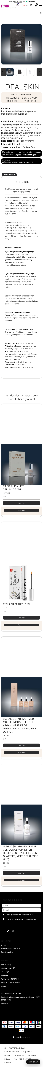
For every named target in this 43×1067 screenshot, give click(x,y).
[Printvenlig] (41, 13)
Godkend (8, 924)
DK (26, 5)
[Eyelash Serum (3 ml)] (21, 562)
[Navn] (21, 905)
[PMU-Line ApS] (10, 5)
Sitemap (4, 1003)
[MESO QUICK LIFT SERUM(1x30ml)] (21, 444)
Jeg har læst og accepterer (21, 919)
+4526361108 (14, 983)
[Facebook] (4, 931)
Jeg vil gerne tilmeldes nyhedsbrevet (21, 914)
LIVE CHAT (33, 1062)
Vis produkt (21, 510)
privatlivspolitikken (30, 919)
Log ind (18, 155)
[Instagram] (14, 931)
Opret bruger (30, 155)
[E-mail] (21, 910)
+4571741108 (15, 979)
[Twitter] (9, 931)
